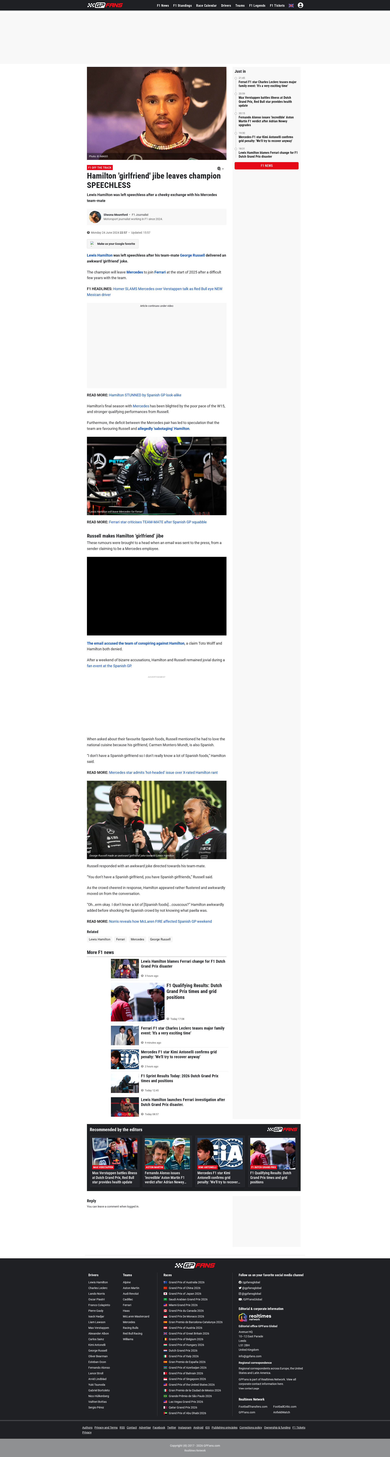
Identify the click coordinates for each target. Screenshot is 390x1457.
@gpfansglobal (251, 1288)
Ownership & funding (277, 1427)
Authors (87, 1427)
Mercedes (135, 272)
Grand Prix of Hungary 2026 (186, 1344)
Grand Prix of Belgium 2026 (186, 1339)
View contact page (249, 1388)
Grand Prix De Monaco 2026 (186, 1316)
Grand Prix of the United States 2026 (192, 1384)
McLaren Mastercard (136, 1316)
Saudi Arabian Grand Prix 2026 (188, 1299)
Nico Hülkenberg (98, 1396)
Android (198, 1427)
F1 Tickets (277, 6)
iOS (207, 1427)
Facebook (159, 1427)
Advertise (145, 1427)
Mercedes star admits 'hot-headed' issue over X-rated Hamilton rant (163, 772)
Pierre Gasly (95, 1310)
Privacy (87, 1432)
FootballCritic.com (284, 1406)
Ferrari (160, 272)
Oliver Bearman (98, 1356)
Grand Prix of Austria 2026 (185, 1327)
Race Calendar (206, 6)
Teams (240, 6)
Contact (132, 1427)
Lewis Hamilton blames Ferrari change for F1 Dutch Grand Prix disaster (268, 154)
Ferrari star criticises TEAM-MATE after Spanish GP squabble (158, 522)
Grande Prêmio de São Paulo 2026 (190, 1396)
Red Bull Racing (132, 1333)
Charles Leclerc (97, 1288)
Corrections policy (250, 1427)
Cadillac (128, 1299)
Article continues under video (156, 305)
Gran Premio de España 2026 (187, 1362)
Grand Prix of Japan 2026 (185, 1293)
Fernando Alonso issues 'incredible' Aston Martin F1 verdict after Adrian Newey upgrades (266, 121)
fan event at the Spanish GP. (109, 666)
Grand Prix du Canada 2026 (186, 1310)
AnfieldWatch (281, 1412)
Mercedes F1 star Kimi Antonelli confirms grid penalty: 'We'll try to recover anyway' (266, 139)
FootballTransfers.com (253, 1406)
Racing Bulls (130, 1327)
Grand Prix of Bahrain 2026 (186, 1373)
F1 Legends (257, 6)
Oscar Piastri (96, 1299)
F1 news (267, 166)
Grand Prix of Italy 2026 (184, 1356)
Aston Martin (131, 1288)
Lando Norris (96, 1293)
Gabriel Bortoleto (99, 1390)
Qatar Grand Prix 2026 (183, 1407)
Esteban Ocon (97, 1362)
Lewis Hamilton (100, 255)
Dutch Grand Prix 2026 (183, 1350)
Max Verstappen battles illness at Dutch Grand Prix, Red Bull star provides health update (265, 101)
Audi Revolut (131, 1293)
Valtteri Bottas (97, 1401)
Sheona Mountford (116, 214)
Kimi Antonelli (96, 1344)
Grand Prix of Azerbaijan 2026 (188, 1367)
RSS (122, 1427)
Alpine (127, 1282)
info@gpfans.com (250, 1356)
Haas (126, 1310)
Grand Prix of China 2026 (184, 1288)
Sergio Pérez (96, 1407)
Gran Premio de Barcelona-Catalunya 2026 (196, 1322)
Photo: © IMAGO (98, 156)
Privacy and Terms (106, 1427)
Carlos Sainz (96, 1339)
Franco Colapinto (99, 1305)
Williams (128, 1339)
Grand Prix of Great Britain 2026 (189, 1333)
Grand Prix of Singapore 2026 (187, 1379)
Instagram (184, 1427)
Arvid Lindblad (97, 1379)
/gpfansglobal (251, 1282)
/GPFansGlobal (252, 1299)
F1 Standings (182, 6)
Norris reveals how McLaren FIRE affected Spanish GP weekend (160, 921)
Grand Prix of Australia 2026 (187, 1282)
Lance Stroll (95, 1373)
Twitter (171, 1427)
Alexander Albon (98, 1333)
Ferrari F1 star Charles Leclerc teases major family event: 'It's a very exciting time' (267, 84)
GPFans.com (247, 1412)
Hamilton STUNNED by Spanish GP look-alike (145, 395)
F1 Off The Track (100, 167)
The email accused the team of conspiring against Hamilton (135, 643)
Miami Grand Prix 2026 (183, 1305)
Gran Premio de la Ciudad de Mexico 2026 (195, 1390)
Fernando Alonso (99, 1367)
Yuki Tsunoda (96, 1384)
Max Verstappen (98, 1327)
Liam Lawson (96, 1322)
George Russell (192, 255)
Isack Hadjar (96, 1316)
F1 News (163, 6)
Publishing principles (224, 1427)
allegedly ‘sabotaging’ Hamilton (163, 428)
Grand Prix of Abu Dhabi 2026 (187, 1413)
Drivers (226, 6)
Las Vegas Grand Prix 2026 (186, 1401)
